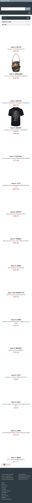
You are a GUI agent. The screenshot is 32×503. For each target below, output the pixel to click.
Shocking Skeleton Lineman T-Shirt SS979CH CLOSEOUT (16, 158)
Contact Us (4, 486)
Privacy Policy (5, 495)
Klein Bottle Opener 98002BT (16, 350)
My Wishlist (4, 492)
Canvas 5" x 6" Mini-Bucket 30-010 (16, 49)
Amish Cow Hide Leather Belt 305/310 (16, 294)
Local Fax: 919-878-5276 (8, 479)
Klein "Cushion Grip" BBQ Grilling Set (16, 459)
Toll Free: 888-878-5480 (7, 474)
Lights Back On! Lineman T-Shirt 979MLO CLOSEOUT (16, 241)
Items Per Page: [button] (6, 22)
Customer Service (6, 491)
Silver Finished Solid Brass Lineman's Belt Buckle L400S (16, 432)
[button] (16, 13)
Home (3, 482)
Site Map (4, 489)
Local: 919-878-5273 (7, 476)
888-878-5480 (5, 1)
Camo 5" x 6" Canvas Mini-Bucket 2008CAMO (16, 76)
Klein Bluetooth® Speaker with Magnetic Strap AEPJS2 (16, 103)
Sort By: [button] (4, 24)
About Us (4, 484)
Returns (4, 487)
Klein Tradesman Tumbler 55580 (16, 267)
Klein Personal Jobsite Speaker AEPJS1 (16, 214)
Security (4, 494)
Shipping (4, 497)
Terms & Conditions (6, 499)
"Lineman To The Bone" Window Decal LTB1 (16, 377)
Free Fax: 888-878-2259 (7, 477)
